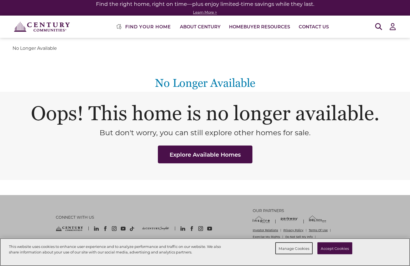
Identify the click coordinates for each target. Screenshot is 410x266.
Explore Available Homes (205, 154)
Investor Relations (265, 230)
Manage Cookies (294, 248)
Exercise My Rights (266, 237)
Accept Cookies (335, 248)
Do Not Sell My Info (299, 237)
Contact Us (314, 26)
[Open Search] (378, 26)
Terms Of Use (318, 230)
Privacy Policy (293, 230)
